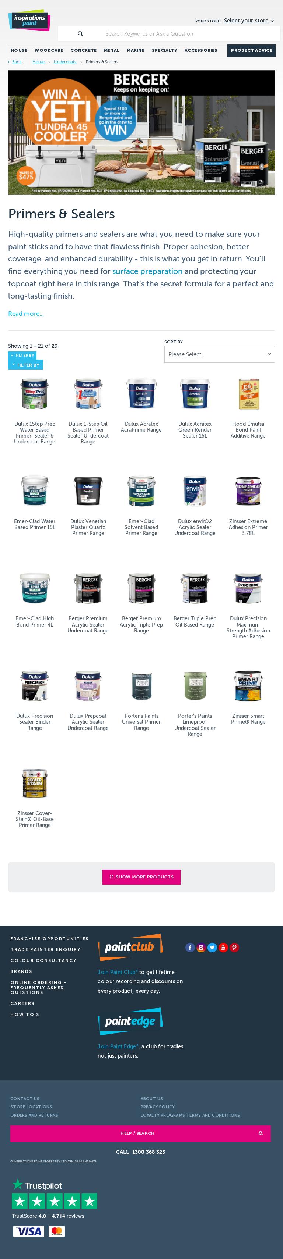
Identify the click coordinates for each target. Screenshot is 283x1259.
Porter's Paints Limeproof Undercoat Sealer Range (195, 725)
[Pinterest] (234, 947)
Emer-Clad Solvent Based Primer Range (141, 527)
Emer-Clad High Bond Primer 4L (34, 621)
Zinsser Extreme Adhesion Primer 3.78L (248, 527)
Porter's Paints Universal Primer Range (141, 722)
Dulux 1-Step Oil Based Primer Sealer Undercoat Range (88, 433)
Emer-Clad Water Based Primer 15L (34, 524)
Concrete (83, 50)
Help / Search (137, 1133)
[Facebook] (190, 947)
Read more (23, 313)
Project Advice (251, 50)
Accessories (201, 50)
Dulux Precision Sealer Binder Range (34, 722)
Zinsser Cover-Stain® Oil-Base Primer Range (35, 819)
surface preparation (147, 271)
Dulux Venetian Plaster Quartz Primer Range (88, 527)
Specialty (164, 50)
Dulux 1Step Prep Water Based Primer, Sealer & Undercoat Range (34, 433)
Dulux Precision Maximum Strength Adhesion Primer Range (248, 627)
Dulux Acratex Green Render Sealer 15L (195, 430)
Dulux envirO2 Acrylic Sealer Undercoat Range (195, 527)
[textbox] (191, 34)
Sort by (173, 342)
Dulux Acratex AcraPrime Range (141, 427)
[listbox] (219, 354)
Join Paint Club (117, 972)
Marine (135, 50)
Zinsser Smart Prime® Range (248, 719)
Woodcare (49, 50)
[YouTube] (223, 947)
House (19, 50)
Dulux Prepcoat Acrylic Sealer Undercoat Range (88, 722)
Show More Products (144, 877)
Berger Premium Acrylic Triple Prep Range (141, 624)
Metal (111, 50)
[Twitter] (212, 947)
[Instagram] (201, 947)
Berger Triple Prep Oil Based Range (195, 621)
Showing (32, 346)
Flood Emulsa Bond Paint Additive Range (248, 430)
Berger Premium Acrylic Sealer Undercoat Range (88, 624)
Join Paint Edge (118, 1046)
